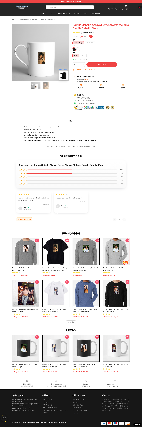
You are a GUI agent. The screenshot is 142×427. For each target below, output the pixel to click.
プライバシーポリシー (49, 405)
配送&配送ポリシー (78, 399)
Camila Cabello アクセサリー (29, 20)
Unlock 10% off (4, 418)
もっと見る (71, 322)
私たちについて (47, 399)
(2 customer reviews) (87, 33)
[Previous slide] (15, 52)
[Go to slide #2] (46, 85)
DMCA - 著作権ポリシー (50, 407)
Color (74, 46)
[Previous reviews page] (114, 219)
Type (74, 39)
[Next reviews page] (124, 219)
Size (74, 52)
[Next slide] (66, 52)
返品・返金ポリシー (79, 405)
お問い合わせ (77, 407)
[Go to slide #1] (35, 85)
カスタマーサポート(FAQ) (80, 410)
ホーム (14, 20)
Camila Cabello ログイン (49, 20)
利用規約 (45, 402)
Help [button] (138, 424)
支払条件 (75, 402)
